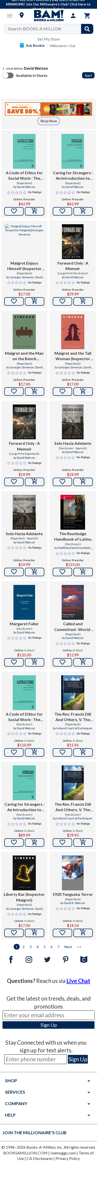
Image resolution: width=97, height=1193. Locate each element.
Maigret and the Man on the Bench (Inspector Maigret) (24, 356)
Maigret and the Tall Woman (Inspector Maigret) (72, 356)
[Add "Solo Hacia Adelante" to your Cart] (83, 482)
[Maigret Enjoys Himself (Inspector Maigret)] (24, 241)
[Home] (48, 15)
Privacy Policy (67, 1158)
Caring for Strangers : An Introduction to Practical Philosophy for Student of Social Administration (73, 175)
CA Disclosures (40, 1158)
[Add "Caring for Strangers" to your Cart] (83, 211)
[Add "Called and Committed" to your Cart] (83, 662)
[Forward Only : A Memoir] (73, 241)
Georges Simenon (22, 277)
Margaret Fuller (24, 623)
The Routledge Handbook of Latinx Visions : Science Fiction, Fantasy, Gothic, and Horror (72, 536)
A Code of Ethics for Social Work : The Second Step (24, 175)
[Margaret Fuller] (24, 602)
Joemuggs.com (63, 1152)
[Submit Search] (87, 29)
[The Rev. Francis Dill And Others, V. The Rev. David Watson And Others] (73, 692)
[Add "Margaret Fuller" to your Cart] (34, 662)
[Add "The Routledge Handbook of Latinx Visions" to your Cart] (83, 572)
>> (79, 947)
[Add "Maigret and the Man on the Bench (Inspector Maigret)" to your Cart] (34, 391)
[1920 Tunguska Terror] (73, 873)
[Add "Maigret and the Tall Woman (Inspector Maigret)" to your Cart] (83, 391)
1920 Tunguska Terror (72, 894)
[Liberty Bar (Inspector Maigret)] (24, 873)
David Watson (26, 187)
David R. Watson (74, 903)
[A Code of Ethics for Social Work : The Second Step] (24, 151)
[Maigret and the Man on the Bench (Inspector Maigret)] (24, 331)
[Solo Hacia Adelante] (73, 422)
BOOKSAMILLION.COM (25, 1152)
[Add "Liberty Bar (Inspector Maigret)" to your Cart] (34, 933)
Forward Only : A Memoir (72, 266)
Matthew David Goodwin (74, 548)
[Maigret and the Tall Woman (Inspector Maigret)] (73, 331)
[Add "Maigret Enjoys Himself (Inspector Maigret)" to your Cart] (34, 301)
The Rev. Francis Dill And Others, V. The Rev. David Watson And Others (72, 717)
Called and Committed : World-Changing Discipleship (73, 626)
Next (68, 947)
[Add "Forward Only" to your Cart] (83, 301)
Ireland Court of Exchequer (74, 728)
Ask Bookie (35, 45)
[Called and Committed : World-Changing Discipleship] (72, 602)
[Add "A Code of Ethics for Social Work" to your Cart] (34, 211)
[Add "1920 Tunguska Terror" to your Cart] (83, 933)
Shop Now (48, 121)
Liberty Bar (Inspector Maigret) (24, 897)
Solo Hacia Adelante (72, 443)
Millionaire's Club (63, 46)
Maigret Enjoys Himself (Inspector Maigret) (24, 266)
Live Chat (78, 980)
